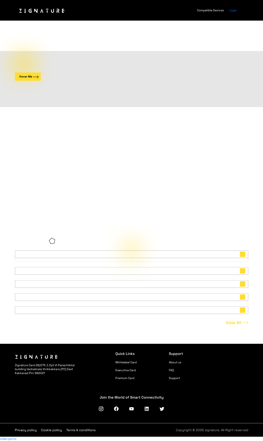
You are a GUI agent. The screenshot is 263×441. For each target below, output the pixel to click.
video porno (8, 439)
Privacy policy (26, 430)
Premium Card (124, 378)
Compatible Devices (210, 10)
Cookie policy (51, 430)
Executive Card (125, 370)
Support (174, 378)
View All (233, 322)
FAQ (171, 370)
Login (233, 10)
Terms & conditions (81, 430)
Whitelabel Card (126, 362)
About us (175, 362)
